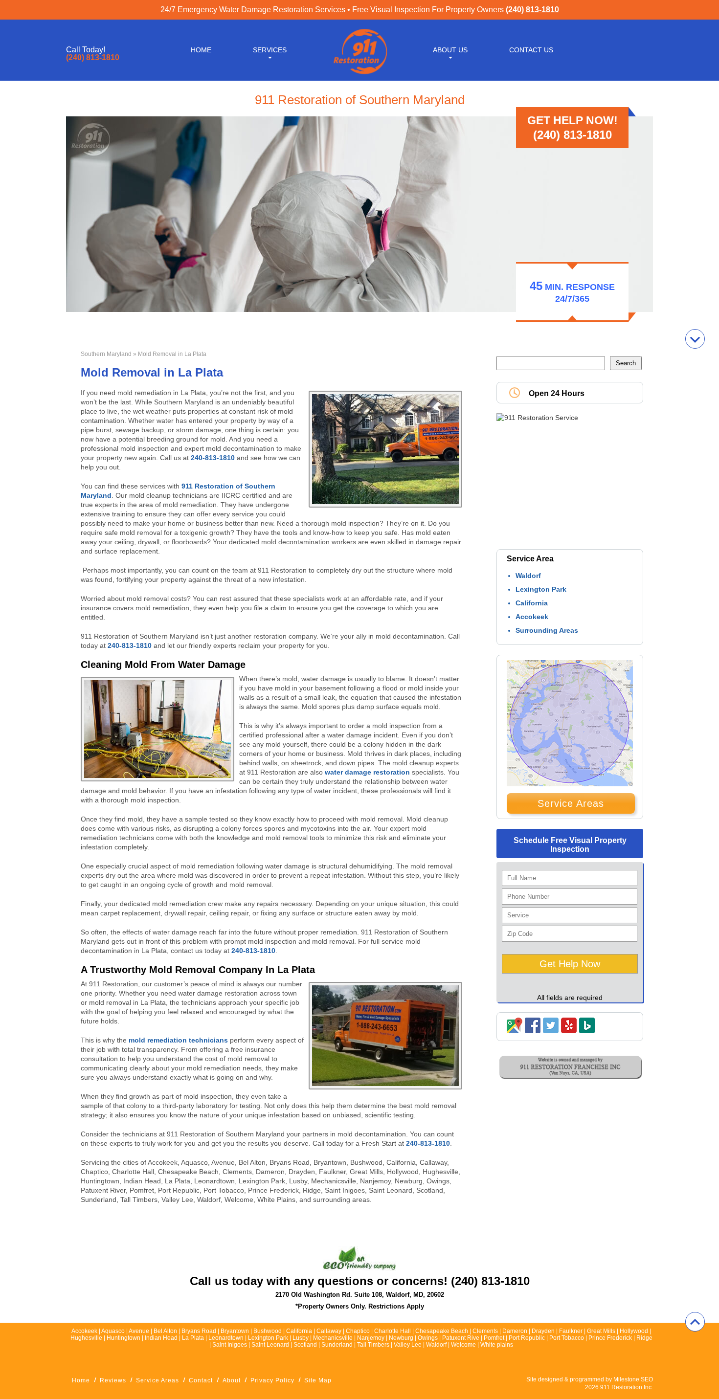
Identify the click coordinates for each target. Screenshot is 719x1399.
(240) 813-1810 (532, 9)
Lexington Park (541, 589)
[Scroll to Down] (695, 339)
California (532, 603)
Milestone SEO (633, 1379)
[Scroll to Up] (695, 1322)
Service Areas (571, 803)
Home (201, 50)
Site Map (318, 1380)
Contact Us (531, 50)
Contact (201, 1380)
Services (270, 50)
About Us (450, 50)
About (232, 1380)
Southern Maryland (106, 354)
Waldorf (528, 575)
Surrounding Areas (547, 630)
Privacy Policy (272, 1380)
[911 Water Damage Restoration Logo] (359, 75)
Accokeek (532, 617)
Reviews (113, 1380)
